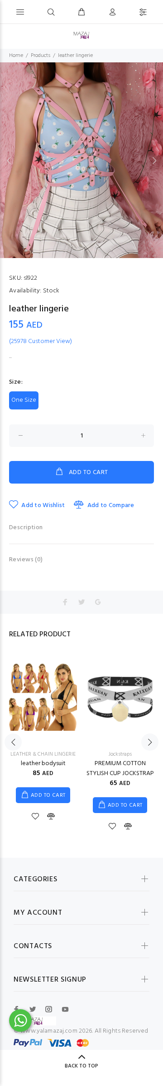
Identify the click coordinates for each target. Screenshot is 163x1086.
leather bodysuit (43, 763)
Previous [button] (8, 160)
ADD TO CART (88, 472)
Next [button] (154, 160)
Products (40, 55)
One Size (23, 400)
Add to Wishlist (43, 505)
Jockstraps (120, 754)
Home (16, 55)
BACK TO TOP (81, 1066)
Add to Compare (110, 505)
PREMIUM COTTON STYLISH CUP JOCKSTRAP (120, 768)
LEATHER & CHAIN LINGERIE (43, 754)
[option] (81, 160)
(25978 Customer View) (40, 342)
